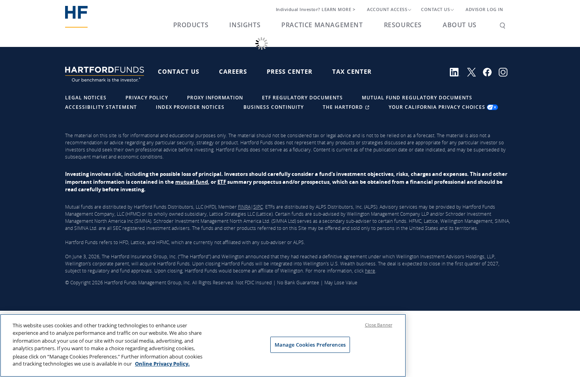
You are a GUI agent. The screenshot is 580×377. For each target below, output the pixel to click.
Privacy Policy (146, 97)
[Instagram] (506, 71)
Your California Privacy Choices (438, 107)
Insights (244, 25)
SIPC (258, 206)
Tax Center (352, 71)
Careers (233, 71)
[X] (475, 71)
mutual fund (191, 181)
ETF (221, 181)
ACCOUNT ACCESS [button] (387, 9)
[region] (203, 345)
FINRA (244, 206)
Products (191, 25)
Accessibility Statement (101, 107)
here (370, 270)
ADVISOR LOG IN (484, 9)
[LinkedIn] (458, 71)
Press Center (289, 71)
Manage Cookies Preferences (310, 344)
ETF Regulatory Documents (302, 97)
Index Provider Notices (190, 107)
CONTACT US (435, 9)
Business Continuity (273, 107)
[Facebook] (491, 71)
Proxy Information (215, 97)
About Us (460, 25)
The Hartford (344, 107)
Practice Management (322, 25)
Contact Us (178, 71)
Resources (403, 25)
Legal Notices (86, 97)
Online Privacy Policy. (162, 363)
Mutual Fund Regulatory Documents (417, 97)
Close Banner (378, 325)
